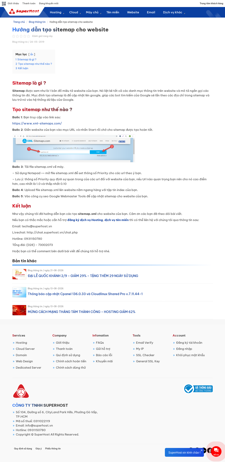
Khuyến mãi (104, 361)
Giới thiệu (13, 3)
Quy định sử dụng (23, 448)
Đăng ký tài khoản (189, 343)
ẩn (31, 54)
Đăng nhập (184, 349)
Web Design (24, 361)
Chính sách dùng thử (71, 367)
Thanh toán (29, 3)
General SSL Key (148, 361)
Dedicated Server (28, 367)
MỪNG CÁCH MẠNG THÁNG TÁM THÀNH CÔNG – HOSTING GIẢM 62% (81, 312)
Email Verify (144, 343)
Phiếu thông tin (53, 448)
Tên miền (112, 12)
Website (133, 12)
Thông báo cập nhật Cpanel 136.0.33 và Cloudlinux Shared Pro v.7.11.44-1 (85, 294)
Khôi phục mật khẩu (190, 355)
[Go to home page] (23, 11)
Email (151, 12)
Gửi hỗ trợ (103, 349)
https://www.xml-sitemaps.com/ (37, 123)
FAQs (100, 343)
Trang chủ (19, 22)
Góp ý (39, 448)
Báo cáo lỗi (104, 355)
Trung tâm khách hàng (211, 3)
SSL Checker (145, 355)
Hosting (21, 343)
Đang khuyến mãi (49, 3)
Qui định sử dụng (68, 355)
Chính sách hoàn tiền (71, 361)
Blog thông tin (37, 22)
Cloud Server (25, 349)
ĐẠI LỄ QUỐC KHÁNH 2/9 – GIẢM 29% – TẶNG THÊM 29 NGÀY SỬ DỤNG (83, 276)
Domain (21, 355)
